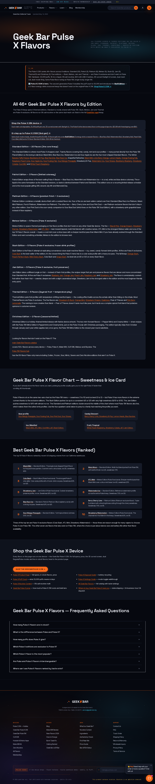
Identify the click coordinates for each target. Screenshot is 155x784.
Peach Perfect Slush (20, 257)
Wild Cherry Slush (36, 257)
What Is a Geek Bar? (87, 726)
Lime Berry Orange (101, 158)
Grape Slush (61, 257)
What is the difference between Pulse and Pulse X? (36, 632)
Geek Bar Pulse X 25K (20, 730)
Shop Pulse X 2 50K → (102, 86)
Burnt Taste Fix (51, 741)
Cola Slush (16, 254)
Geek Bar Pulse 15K (19, 733)
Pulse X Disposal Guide (87, 575)
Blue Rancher (50, 158)
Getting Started (51, 744)
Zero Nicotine (18, 748)
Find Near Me (84, 741)
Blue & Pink (114, 226)
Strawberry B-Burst (66, 300)
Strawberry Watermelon (28, 229)
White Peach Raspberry (39, 164)
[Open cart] (149, 8)
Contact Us (117, 726)
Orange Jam (69, 275)
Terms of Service (119, 751)
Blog (48, 726)
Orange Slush (133, 254)
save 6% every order (102, 2)
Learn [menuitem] (62, 8)
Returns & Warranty (119, 741)
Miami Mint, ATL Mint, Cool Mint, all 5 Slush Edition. (45, 426)
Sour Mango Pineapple (67, 161)
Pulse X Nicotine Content (22, 584)
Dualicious (106, 300)
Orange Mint (80, 300)
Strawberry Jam (106, 275)
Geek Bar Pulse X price (21, 588)
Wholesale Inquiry (119, 744)
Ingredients (84, 733)
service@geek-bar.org (89, 710)
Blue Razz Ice (61, 158)
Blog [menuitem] (71, 8)
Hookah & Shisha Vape (21, 741)
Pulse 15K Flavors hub (20, 351)
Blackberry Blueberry (124, 161)
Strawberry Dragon (93, 300)
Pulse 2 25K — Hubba (20, 726)
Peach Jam (79, 275)
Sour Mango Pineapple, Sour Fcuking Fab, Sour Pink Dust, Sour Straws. (44, 415)
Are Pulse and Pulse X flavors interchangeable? (35, 661)
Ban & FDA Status (85, 748)
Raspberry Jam (90, 275)
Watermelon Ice (98, 161)
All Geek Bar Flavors (86, 584)
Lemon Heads (115, 158)
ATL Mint (45, 229)
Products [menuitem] (41, 8)
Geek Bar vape (92, 112)
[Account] (142, 8)
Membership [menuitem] (80, 8)
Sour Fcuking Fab (50, 161)
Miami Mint (89, 158)
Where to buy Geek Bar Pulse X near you (93, 588)
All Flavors (16, 751)
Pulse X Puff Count (20, 579)
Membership (17, 755)
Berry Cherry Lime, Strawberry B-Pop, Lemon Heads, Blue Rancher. (110, 415)
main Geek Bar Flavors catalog (24, 343)
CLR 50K (16, 737)
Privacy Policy (118, 748)
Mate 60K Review (52, 730)
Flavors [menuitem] (52, 8)
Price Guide (84, 744)
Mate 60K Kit (17, 744)
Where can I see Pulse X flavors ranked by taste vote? (38, 668)
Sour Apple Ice (36, 161)
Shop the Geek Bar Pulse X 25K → (30, 569)
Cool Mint (22, 164)
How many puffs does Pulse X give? (29, 639)
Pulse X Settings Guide (87, 579)
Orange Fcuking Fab (129, 158)
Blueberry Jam (57, 275)
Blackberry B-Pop (37, 158)
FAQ (114, 730)
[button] (149, 778)
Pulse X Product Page (21, 575)
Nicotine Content (86, 730)
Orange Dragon (126, 226)
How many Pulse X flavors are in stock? (31, 625)
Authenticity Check (86, 737)
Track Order (117, 733)
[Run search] (136, 8)
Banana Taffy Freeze (20, 158)
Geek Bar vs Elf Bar (52, 748)
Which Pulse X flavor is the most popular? (32, 654)
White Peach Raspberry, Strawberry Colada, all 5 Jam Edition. (110, 426)
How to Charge (51, 737)
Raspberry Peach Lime (21, 161)
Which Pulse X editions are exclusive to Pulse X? (35, 646)
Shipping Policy (118, 737)
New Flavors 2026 (52, 733)
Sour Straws (110, 161)
